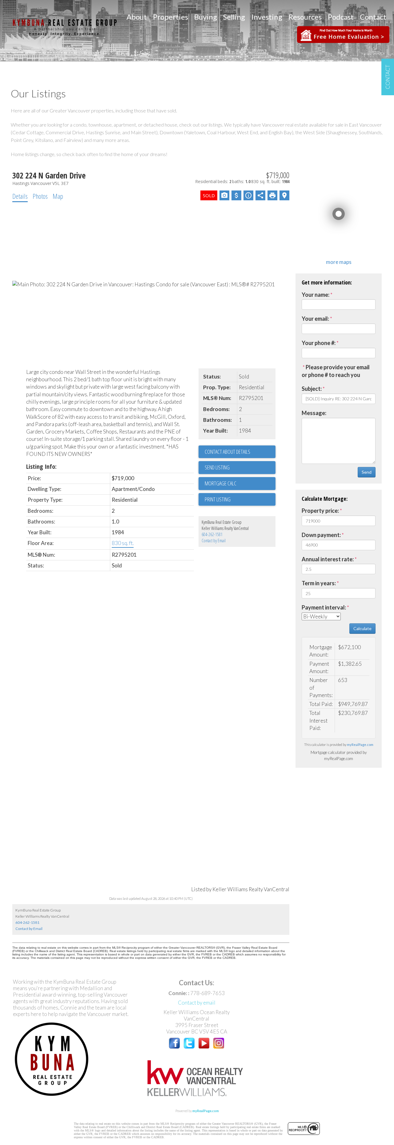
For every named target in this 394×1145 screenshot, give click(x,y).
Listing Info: (41, 466)
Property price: (320, 510)
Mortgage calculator (240, 484)
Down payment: (321, 534)
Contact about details (227, 451)
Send (367, 472)
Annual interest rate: (328, 559)
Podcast (341, 16)
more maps (339, 262)
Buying (205, 16)
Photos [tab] (40, 196)
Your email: (315, 318)
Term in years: (319, 583)
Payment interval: (324, 607)
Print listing (218, 499)
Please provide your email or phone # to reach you (336, 371)
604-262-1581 (212, 534)
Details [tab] (20, 196)
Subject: (312, 388)
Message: (314, 413)
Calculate (362, 628)
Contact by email (196, 1002)
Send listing (217, 467)
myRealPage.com (360, 745)
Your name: (315, 294)
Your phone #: (319, 342)
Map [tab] (58, 196)
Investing (266, 16)
